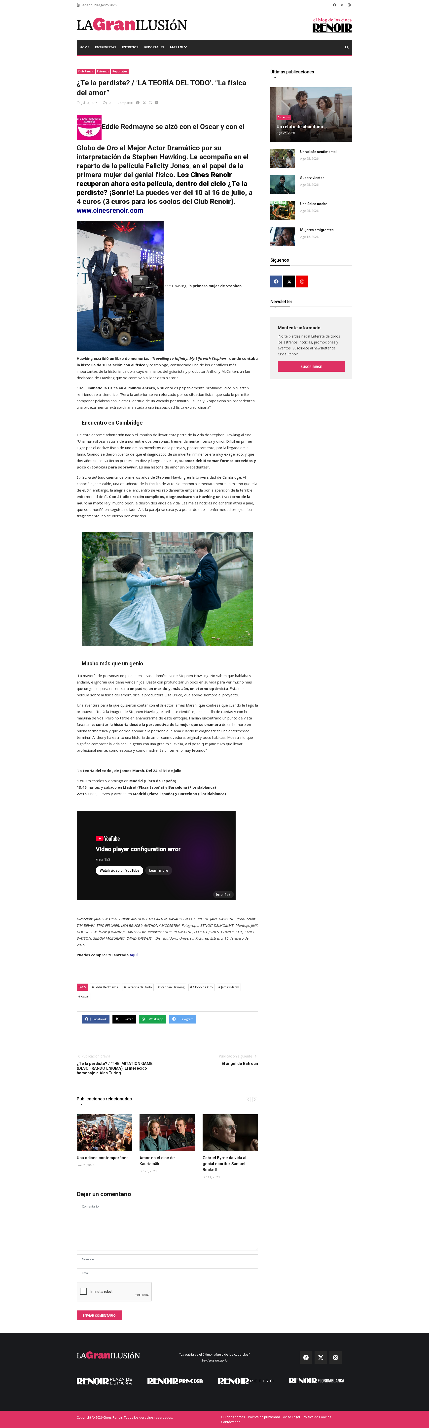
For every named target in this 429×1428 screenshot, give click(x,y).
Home (84, 47)
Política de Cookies (317, 1417)
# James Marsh (228, 987)
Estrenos (130, 47)
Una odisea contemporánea (103, 1157)
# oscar (83, 996)
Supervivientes (312, 178)
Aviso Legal (291, 1417)
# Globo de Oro (201, 987)
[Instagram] (302, 281)
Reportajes (154, 47)
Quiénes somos (233, 1417)
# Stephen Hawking (171, 987)
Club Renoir (86, 71)
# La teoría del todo (138, 987)
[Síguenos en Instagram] (349, 5)
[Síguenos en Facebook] (334, 5)
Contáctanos (230, 1422)
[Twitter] (289, 281)
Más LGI (177, 47)
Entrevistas (105, 47)
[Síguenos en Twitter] (342, 5)
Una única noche (313, 204)
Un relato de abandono (300, 126)
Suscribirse (311, 366)
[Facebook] (276, 281)
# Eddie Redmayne (105, 987)
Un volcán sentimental (318, 152)
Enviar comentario (99, 1315)
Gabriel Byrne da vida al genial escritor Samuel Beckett (224, 1163)
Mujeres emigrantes (317, 230)
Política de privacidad (264, 1417)
